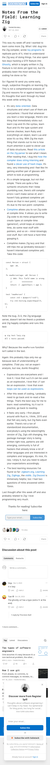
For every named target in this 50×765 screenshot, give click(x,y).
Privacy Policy (33, 749)
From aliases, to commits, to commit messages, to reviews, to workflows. (17, 675)
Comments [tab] (8, 558)
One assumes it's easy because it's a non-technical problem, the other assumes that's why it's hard (18, 655)
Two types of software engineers (16, 649)
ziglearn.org (27, 472)
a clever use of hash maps (28, 164)
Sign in (44, 4)
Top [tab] (5, 640)
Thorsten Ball (15, 27)
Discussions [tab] (23, 640)
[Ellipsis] (46, 583)
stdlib (28, 475)
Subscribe (34, 4)
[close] (42, 684)
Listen (44, 29)
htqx (10, 583)
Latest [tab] (12, 640)
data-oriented (23, 106)
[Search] (45, 640)
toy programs (34, 50)
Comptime (12, 209)
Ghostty (6, 64)
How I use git (11, 670)
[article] (25, 655)
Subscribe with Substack (27, 738)
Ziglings (16, 475)
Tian (10, 596)
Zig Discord (39, 475)
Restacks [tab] (20, 558)
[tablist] (13, 558)
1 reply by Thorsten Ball (21, 615)
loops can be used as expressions (25, 389)
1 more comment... (10, 627)
